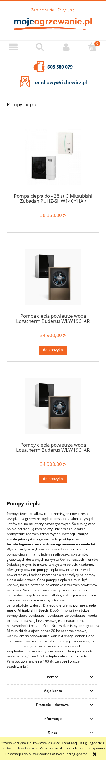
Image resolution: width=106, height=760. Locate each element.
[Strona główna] (53, 23)
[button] (13, 47)
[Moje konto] (66, 47)
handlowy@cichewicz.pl (60, 82)
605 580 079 (60, 67)
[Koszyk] (92, 46)
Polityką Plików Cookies (19, 748)
